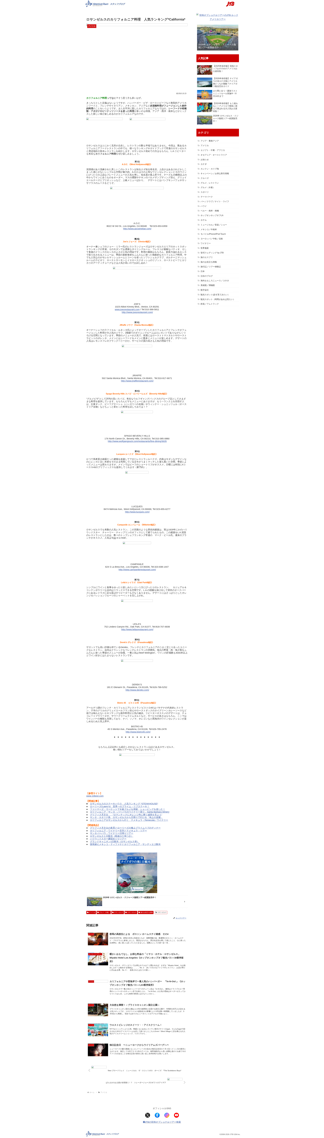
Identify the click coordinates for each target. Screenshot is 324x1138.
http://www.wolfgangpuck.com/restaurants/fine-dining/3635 (137, 441)
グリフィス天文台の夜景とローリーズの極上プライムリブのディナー (125, 828)
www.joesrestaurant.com (127, 309)
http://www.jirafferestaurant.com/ (137, 381)
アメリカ (92, 912)
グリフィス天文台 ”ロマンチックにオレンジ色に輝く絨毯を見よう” (126, 814)
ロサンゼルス (118, 912)
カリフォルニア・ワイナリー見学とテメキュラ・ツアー (118, 830)
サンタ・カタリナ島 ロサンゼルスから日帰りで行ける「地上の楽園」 (126, 817)
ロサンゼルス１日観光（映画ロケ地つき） (111, 836)
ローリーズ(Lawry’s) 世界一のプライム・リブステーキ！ (119, 806)
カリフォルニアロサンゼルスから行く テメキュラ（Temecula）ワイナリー (129, 820)
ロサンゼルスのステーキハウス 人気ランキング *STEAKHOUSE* (124, 803)
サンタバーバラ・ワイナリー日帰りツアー (111, 833)
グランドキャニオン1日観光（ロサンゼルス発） (114, 841)
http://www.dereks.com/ (137, 690)
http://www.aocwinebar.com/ (137, 228)
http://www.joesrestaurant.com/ (137, 312)
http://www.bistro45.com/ (138, 732)
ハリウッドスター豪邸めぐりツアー (108, 838)
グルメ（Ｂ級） (104, 912)
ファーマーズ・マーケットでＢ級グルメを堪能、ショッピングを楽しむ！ (127, 809)
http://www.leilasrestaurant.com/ (137, 629)
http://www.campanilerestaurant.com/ (137, 569)
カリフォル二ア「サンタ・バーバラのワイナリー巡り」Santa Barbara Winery (129, 812)
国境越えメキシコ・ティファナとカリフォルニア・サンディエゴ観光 (125, 844)
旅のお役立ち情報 (147, 912)
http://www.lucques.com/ (137, 512)
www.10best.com (95, 796)
